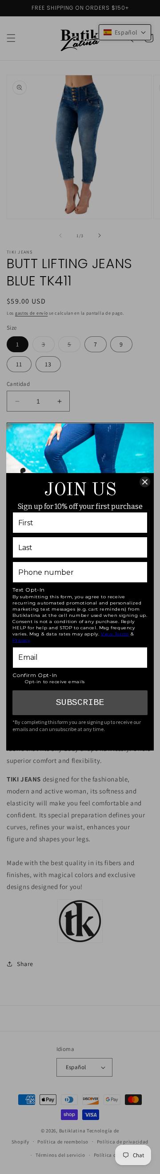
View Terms (115, 634)
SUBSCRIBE (80, 702)
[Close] (145, 482)
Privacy (21, 640)
